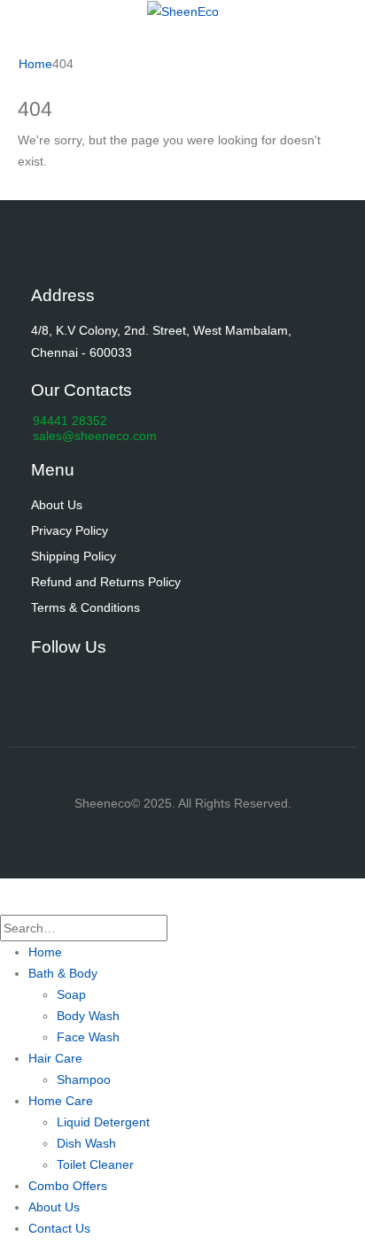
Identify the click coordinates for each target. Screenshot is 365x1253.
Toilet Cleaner (95, 1164)
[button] (10, 903)
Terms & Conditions (85, 607)
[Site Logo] (183, 11)
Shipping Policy (73, 556)
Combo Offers (67, 1186)
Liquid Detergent (103, 1122)
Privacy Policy (69, 530)
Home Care (60, 1101)
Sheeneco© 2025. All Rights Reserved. (182, 803)
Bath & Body (62, 973)
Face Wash (88, 1037)
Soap (71, 994)
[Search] (177, 929)
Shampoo (84, 1079)
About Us (56, 505)
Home (45, 952)
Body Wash (88, 1016)
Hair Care (55, 1058)
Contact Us (59, 1228)
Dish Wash (86, 1143)
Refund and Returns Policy (106, 582)
